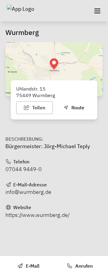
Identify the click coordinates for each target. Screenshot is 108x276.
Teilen (38, 108)
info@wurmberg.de (28, 191)
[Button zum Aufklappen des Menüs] (97, 11)
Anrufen (83, 266)
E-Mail (32, 266)
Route (77, 108)
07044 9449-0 (23, 169)
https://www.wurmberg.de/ (37, 214)
